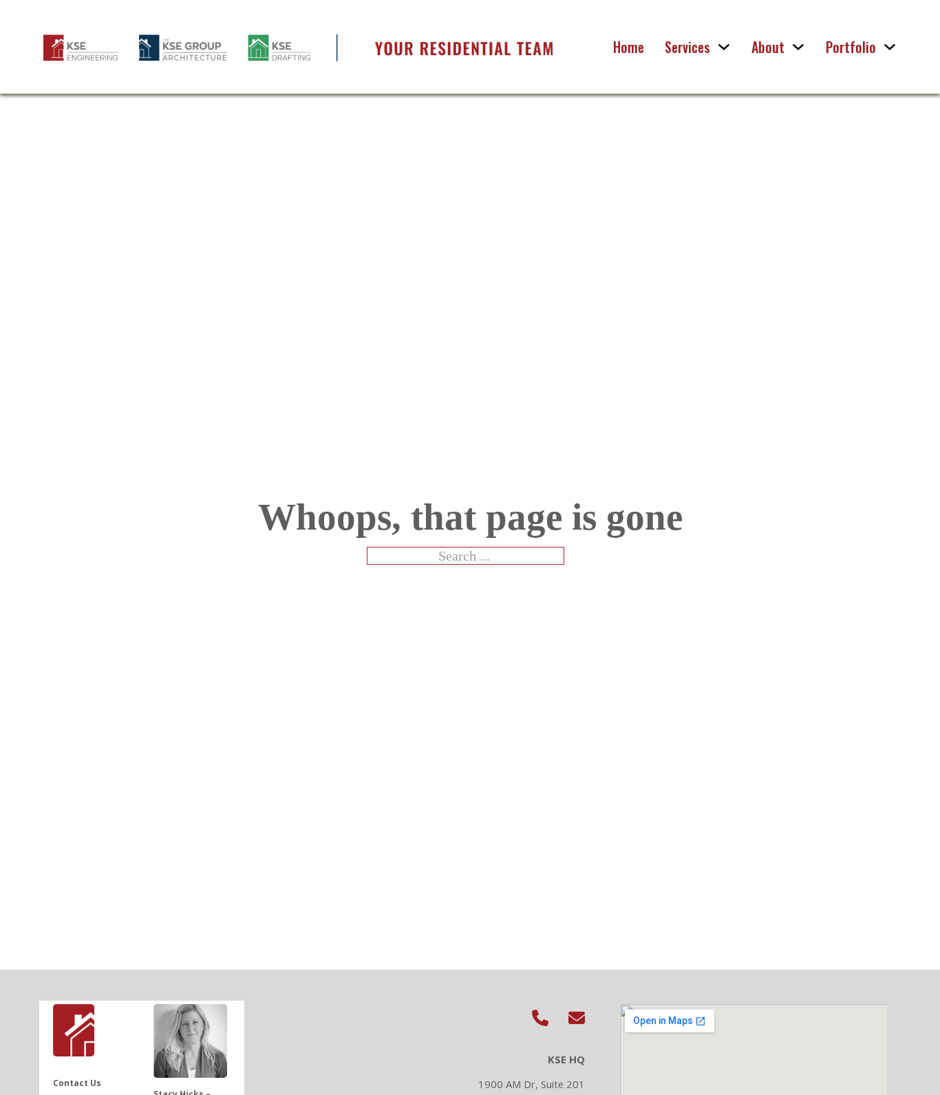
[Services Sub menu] (724, 47)
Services (687, 47)
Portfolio (851, 47)
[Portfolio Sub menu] (890, 47)
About (767, 47)
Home (628, 47)
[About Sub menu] (798, 47)
